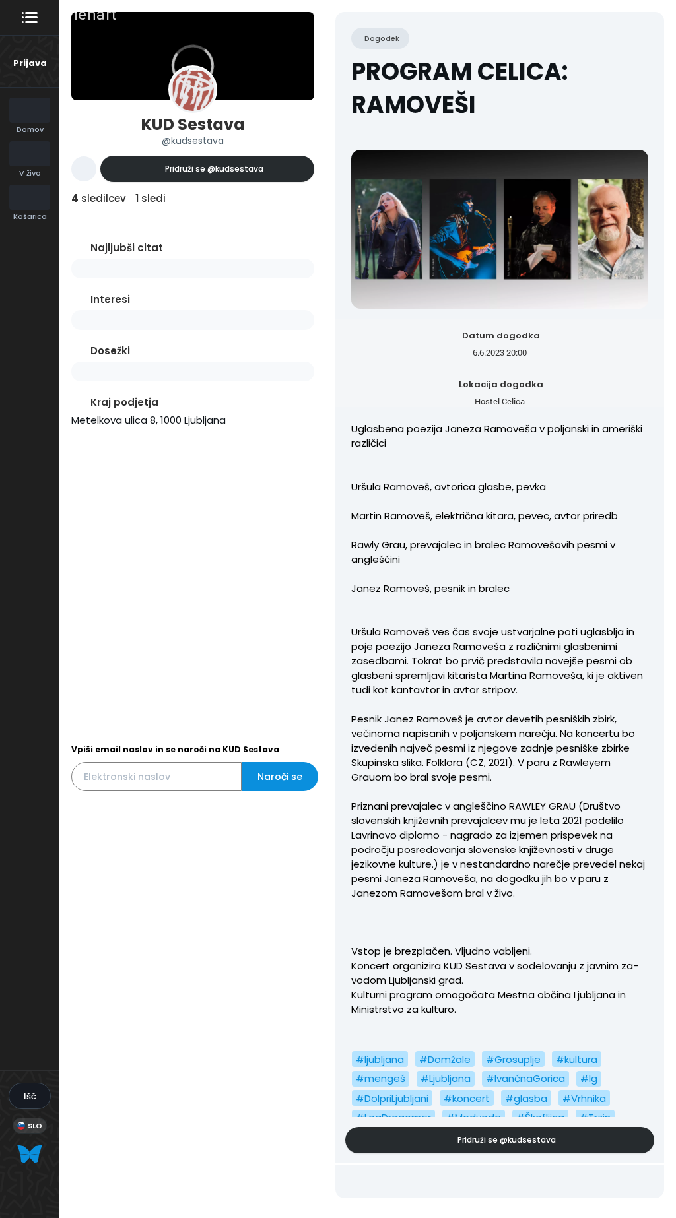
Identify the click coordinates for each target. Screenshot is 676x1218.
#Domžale (445, 1059)
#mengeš (380, 1078)
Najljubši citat (126, 248)
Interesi (110, 299)
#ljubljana (380, 1059)
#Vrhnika (584, 1098)
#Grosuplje (513, 1059)
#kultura (576, 1059)
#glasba (526, 1098)
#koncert (467, 1098)
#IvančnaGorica (525, 1078)
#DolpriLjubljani (392, 1098)
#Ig (588, 1078)
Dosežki (110, 351)
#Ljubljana (446, 1078)
